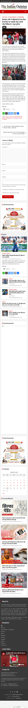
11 (10, 483)
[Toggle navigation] (3, 11)
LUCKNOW (5, 562)
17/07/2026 (5, 259)
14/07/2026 (11, 283)
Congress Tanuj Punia (10, 116)
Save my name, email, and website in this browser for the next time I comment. (14, 185)
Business (5, 560)
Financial (3, 639)
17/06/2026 (11, 315)
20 (17, 485)
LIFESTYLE (10, 514)
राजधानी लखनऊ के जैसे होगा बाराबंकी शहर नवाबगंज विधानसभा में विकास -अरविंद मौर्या (14, 127)
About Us (3, 643)
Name (4, 164)
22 (24, 485)
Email (3, 170)
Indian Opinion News (17, 694)
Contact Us (3, 645)
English (18, 707)
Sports (4, 234)
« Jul (3, 493)
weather (20, 586)
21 (20, 485)
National (3, 627)
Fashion (4, 514)
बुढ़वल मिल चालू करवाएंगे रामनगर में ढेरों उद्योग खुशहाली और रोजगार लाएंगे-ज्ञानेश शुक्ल (13, 133)
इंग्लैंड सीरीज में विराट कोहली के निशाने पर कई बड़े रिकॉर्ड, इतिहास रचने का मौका (17, 293)
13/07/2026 (11, 296)
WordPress (18, 698)
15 (24, 483)
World (2, 633)
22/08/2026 (5, 521)
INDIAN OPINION (18, 116)
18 (10, 485)
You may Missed (7, 498)
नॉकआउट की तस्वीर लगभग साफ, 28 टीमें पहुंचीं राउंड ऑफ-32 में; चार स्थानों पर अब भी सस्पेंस (13, 304)
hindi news (10, 560)
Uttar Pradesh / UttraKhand (16, 17)
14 (20, 483)
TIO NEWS (4, 119)
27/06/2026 (5, 306)
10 (7, 483)
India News (17, 560)
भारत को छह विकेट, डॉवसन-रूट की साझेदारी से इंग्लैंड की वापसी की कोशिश (17, 281)
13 (17, 483)
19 (14, 485)
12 (14, 483)
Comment (5, 147)
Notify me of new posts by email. (11, 192)
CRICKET (4, 253)
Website (4, 177)
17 (7, 485)
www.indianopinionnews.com (15, 26)
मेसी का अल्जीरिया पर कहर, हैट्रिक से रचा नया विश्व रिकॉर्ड (17, 313)
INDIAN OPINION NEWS (7, 118)
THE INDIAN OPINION (17, 118)
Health (4, 538)
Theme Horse (16, 696)
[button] (4, 27)
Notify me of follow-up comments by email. (13, 189)
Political (4, 17)
